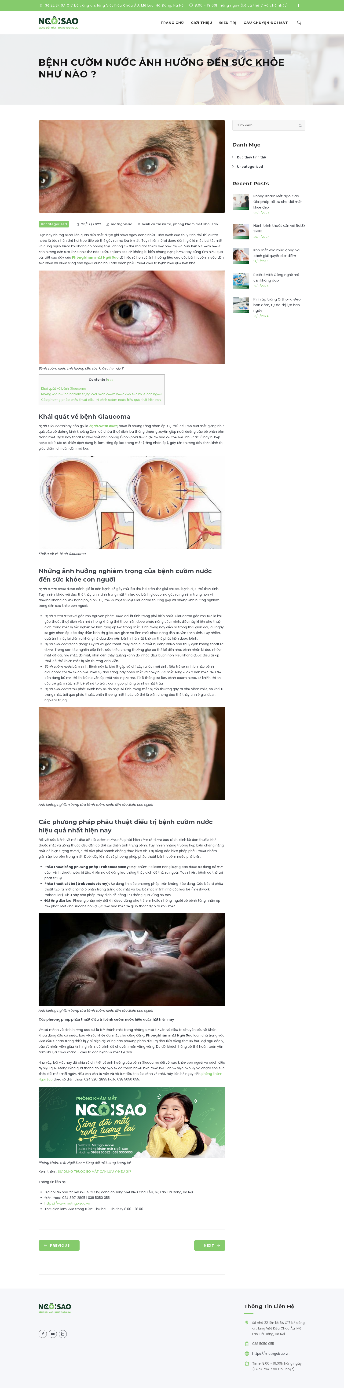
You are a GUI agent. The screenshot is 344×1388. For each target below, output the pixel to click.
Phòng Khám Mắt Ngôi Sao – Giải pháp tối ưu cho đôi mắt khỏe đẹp (277, 202)
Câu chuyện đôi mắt (266, 23)
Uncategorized (54, 224)
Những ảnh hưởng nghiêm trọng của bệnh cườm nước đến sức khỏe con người (101, 394)
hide (110, 380)
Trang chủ (172, 23)
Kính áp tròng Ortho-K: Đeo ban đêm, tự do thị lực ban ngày (277, 305)
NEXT (209, 1245)
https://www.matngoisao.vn (67, 1203)
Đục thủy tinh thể (251, 157)
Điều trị (228, 23)
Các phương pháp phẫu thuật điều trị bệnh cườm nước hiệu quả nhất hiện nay (101, 400)
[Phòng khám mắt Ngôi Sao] (58, 22)
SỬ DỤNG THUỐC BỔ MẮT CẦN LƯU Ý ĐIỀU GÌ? (94, 1171)
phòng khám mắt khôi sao (195, 224)
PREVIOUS (60, 1245)
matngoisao (121, 224)
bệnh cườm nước (156, 224)
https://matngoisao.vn (270, 1353)
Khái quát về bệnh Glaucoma (63, 388)
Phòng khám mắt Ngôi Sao (95, 257)
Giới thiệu (201, 23)
